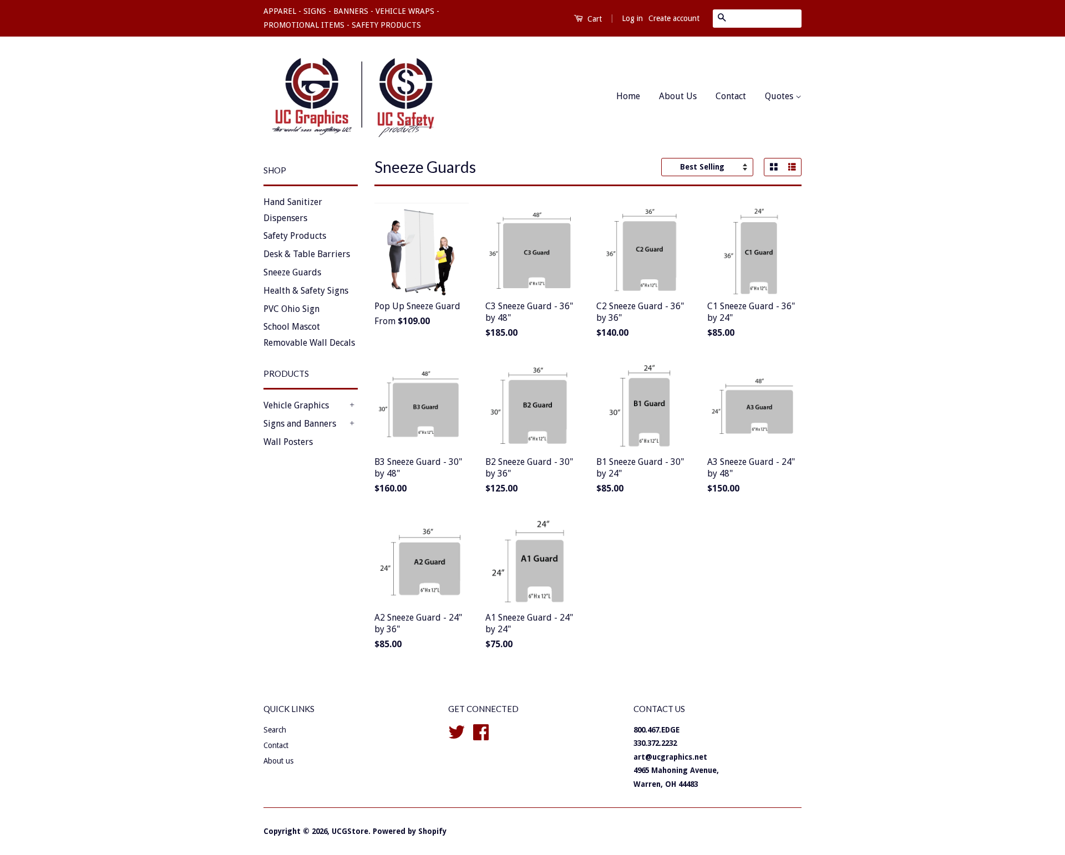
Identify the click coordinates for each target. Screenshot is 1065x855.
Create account (673, 18)
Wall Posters (288, 442)
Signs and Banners (299, 423)
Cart (593, 18)
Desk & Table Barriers (306, 254)
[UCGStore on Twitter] (456, 730)
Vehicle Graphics (296, 405)
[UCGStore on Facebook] (481, 730)
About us (278, 760)
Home (628, 96)
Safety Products (294, 236)
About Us (678, 96)
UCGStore (350, 831)
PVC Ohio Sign (291, 309)
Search (274, 729)
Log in (632, 18)
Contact (731, 96)
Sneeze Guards (292, 272)
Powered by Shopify (410, 831)
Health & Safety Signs (305, 290)
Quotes (780, 96)
